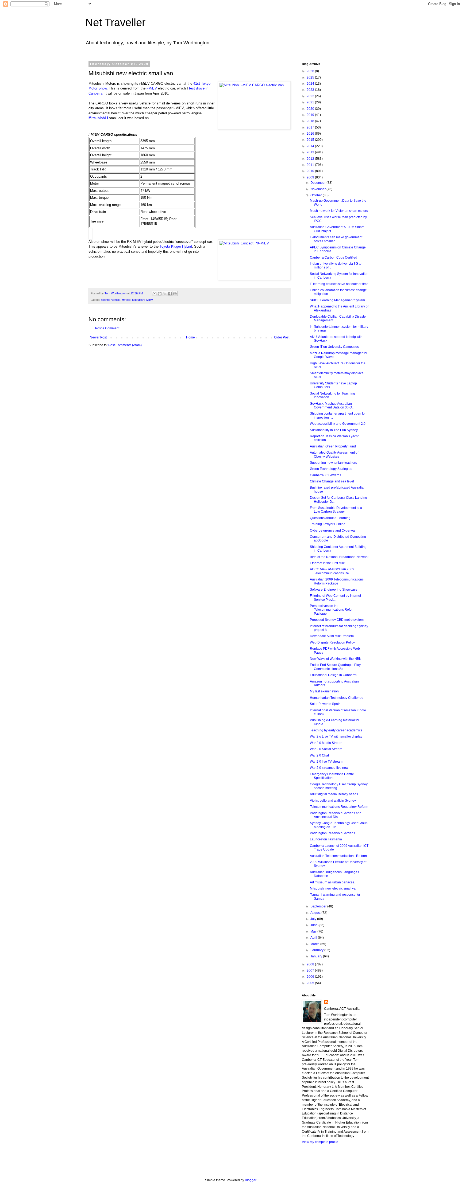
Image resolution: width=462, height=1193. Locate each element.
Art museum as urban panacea (332, 882)
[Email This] (154, 293)
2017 (311, 127)
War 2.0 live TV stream (326, 761)
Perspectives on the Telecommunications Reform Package (332, 609)
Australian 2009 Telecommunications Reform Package (337, 581)
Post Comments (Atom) (125, 345)
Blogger (250, 1180)
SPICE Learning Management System (337, 300)
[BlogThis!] (159, 293)
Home (190, 337)
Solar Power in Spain (325, 704)
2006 (311, 976)
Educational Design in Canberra (333, 675)
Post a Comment (107, 328)
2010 (311, 171)
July (313, 919)
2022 (311, 96)
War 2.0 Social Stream (326, 749)
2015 (311, 140)
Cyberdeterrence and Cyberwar (333, 530)
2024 (311, 83)
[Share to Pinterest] (175, 293)
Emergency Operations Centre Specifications (332, 776)
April (314, 937)
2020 (311, 109)
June (314, 925)
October (316, 195)
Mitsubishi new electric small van (333, 888)
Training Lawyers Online (327, 524)
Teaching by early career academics (336, 730)
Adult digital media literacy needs (334, 794)
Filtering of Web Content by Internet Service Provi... (335, 597)
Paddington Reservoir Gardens (332, 833)
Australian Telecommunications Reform (338, 856)
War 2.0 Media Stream (326, 743)
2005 (311, 983)
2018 (311, 121)
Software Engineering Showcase (333, 589)
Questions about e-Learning (330, 518)
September (318, 906)
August (315, 913)
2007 (311, 970)
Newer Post (98, 337)
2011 (311, 165)
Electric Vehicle (110, 299)
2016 (311, 133)
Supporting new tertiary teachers (333, 463)
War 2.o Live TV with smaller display (336, 736)
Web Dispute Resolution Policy (332, 642)
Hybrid (126, 299)
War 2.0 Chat (319, 755)
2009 (311, 177)
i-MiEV (152, 88)
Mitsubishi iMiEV (142, 299)
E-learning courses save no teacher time (339, 284)
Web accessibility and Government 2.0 (337, 424)
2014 (311, 146)
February (317, 950)
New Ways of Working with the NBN (335, 659)
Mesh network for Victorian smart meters (339, 211)
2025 (311, 77)
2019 (311, 115)
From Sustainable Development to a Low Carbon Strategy (336, 509)
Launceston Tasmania (326, 839)
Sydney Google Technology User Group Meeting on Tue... (339, 825)
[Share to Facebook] (169, 293)
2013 (311, 152)
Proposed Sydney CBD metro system (337, 620)
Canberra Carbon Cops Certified (333, 257)
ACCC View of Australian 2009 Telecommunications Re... (332, 571)
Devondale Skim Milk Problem (332, 636)
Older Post (281, 337)
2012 (311, 159)
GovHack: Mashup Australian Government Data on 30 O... (332, 405)
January (316, 956)
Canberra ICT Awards (325, 475)
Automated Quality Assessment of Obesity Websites (334, 454)
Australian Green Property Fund (333, 446)
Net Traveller (115, 22)
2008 (311, 964)
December (318, 183)
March (315, 944)
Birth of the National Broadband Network (339, 557)
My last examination (324, 691)
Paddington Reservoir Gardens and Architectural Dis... (335, 815)
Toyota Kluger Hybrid (176, 246)
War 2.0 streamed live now (329, 768)
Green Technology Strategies (331, 469)
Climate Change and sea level (332, 481)
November (318, 189)
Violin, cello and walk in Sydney (333, 800)
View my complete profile (320, 1142)
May (313, 931)
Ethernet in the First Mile (327, 563)
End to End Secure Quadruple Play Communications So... (335, 666)
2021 (311, 102)
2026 (311, 71)
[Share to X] (164, 293)
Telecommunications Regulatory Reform (339, 807)
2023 (311, 90)
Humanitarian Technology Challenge (336, 698)
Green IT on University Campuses (334, 347)
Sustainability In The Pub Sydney (334, 430)
